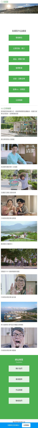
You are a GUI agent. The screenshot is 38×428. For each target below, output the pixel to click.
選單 (35, 6)
